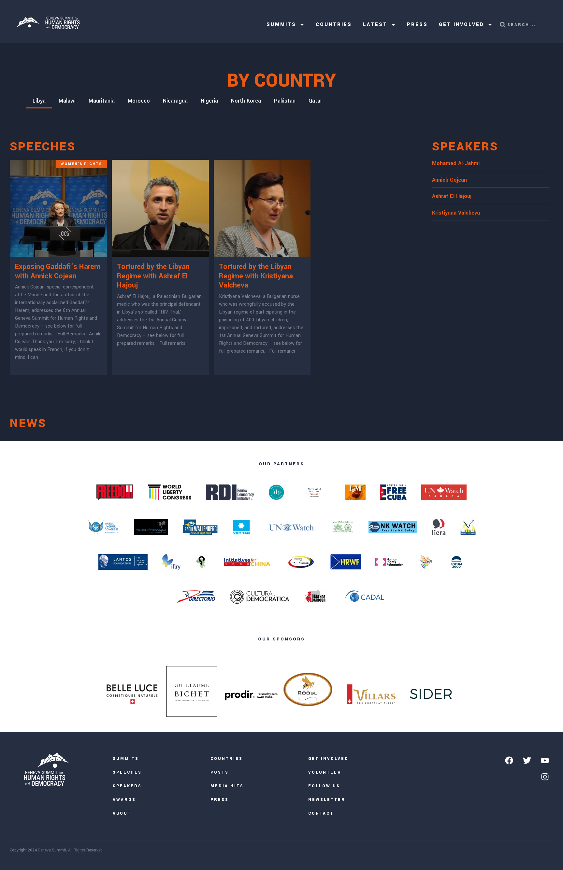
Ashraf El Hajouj (451, 196)
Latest (375, 24)
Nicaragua (175, 101)
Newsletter (326, 800)
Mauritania (102, 101)
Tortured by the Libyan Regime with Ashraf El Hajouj (153, 276)
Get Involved (461, 24)
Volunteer (324, 772)
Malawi (67, 101)
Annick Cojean (449, 180)
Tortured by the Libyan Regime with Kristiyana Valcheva (256, 276)
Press (417, 24)
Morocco (139, 101)
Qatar (315, 101)
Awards (124, 800)
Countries (334, 24)
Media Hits (227, 786)
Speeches (127, 772)
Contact (321, 813)
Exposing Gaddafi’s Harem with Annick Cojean (57, 271)
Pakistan (285, 101)
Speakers (127, 786)
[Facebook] (509, 760)
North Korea (246, 101)
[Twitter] (527, 760)
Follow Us (324, 786)
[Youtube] (545, 760)
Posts (219, 772)
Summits (281, 24)
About (122, 813)
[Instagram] (545, 776)
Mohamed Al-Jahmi (456, 163)
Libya (39, 101)
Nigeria (209, 101)
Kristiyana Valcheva (456, 213)
